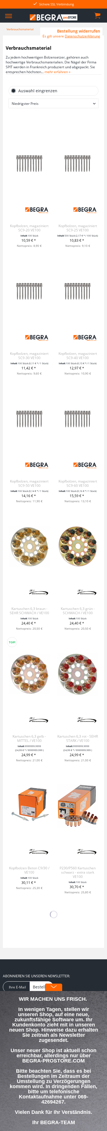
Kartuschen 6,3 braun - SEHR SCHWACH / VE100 (29, 610)
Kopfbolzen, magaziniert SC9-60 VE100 (77, 483)
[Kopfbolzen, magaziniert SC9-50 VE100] (29, 419)
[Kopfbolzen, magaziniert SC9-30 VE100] (29, 291)
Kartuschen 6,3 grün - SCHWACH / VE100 (78, 610)
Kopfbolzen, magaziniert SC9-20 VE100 (29, 228)
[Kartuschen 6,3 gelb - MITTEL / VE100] (29, 674)
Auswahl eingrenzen (37, 90)
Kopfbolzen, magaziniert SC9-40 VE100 (77, 355)
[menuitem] (8, 16)
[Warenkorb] (98, 15)
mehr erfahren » (57, 71)
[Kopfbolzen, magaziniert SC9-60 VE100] (77, 419)
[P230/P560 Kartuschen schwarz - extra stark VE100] (77, 806)
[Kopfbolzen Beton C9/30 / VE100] (29, 806)
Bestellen (42, 987)
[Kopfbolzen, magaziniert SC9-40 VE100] (77, 291)
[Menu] (8, 16)
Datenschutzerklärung (82, 36)
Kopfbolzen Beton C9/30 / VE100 (29, 870)
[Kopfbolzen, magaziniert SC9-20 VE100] (29, 163)
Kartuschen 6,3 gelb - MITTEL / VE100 (29, 738)
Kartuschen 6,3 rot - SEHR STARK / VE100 (77, 738)
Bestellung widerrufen (78, 31)
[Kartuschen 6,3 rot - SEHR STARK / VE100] (77, 674)
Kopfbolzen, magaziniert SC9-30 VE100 (29, 355)
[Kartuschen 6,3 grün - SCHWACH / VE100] (77, 546)
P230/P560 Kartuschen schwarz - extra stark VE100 (78, 872)
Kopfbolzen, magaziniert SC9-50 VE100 (29, 483)
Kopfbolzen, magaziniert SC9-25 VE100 (77, 228)
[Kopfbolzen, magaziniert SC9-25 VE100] (77, 163)
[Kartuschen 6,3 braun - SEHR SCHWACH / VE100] (29, 546)
